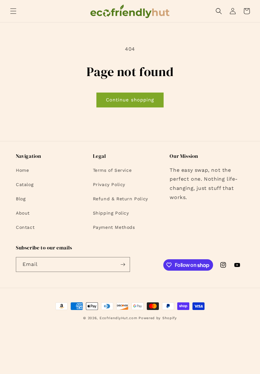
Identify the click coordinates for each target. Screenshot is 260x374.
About (23, 213)
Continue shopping (130, 100)
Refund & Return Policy (120, 198)
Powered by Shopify (158, 318)
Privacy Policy (109, 184)
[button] (13, 11)
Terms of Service (112, 170)
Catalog (24, 184)
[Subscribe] (123, 264)
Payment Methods (114, 227)
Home (22, 170)
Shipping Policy (111, 213)
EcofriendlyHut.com (118, 318)
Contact (25, 227)
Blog (20, 198)
